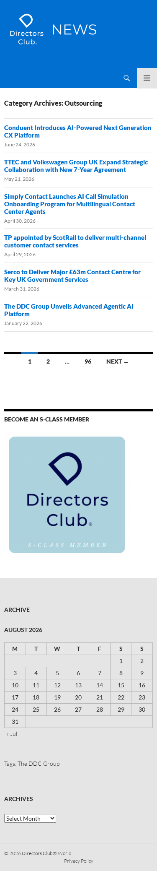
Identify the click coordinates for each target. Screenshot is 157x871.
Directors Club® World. (47, 853)
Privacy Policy (78, 861)
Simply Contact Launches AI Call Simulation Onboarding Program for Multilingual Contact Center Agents (69, 203)
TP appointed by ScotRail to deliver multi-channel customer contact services (75, 241)
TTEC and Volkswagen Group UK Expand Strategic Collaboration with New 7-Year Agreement (76, 165)
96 (88, 361)
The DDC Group (38, 763)
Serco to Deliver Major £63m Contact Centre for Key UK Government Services (72, 275)
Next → (117, 361)
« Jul (11, 733)
